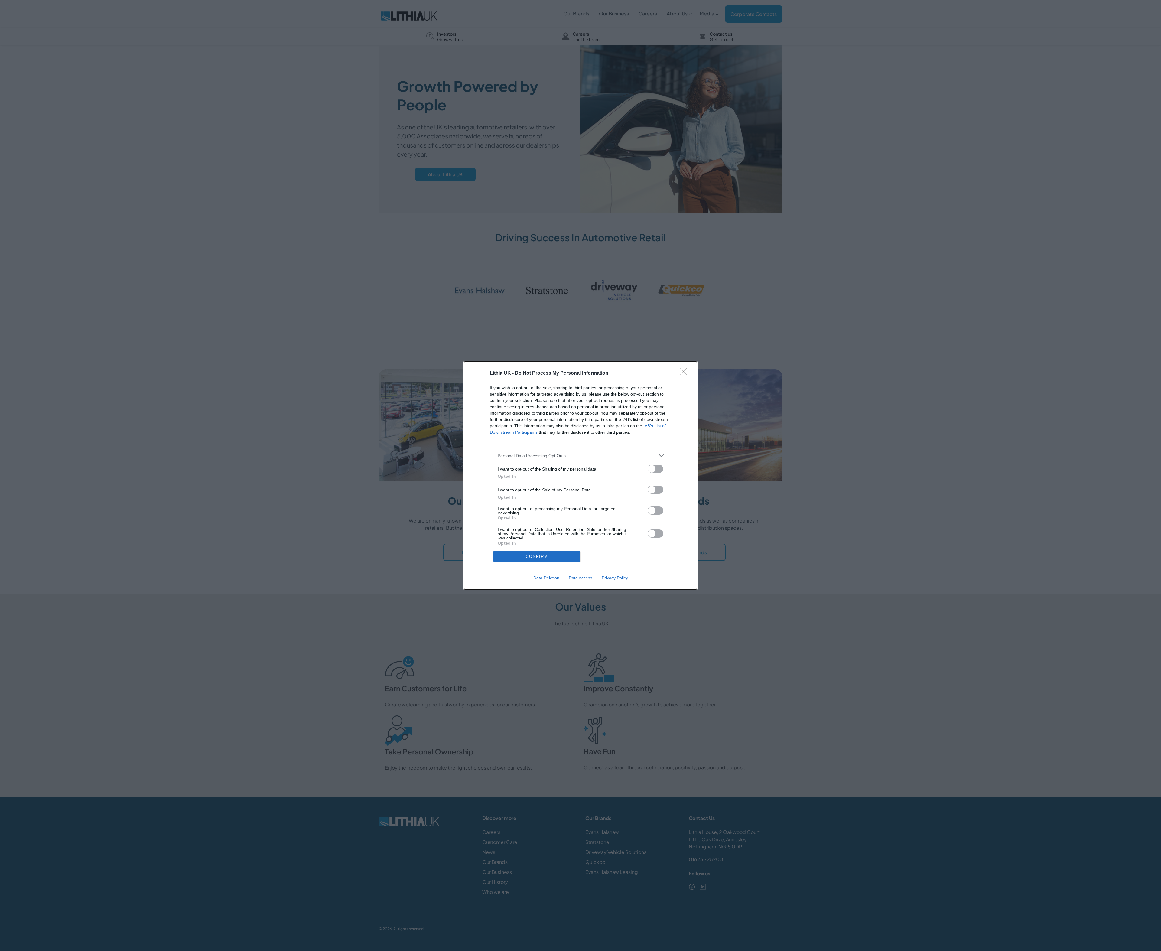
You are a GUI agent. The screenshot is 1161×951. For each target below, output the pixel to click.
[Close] (685, 373)
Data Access (580, 577)
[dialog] (580, 475)
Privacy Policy (615, 577)
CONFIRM (537, 556)
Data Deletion (546, 577)
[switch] (655, 469)
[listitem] (580, 455)
